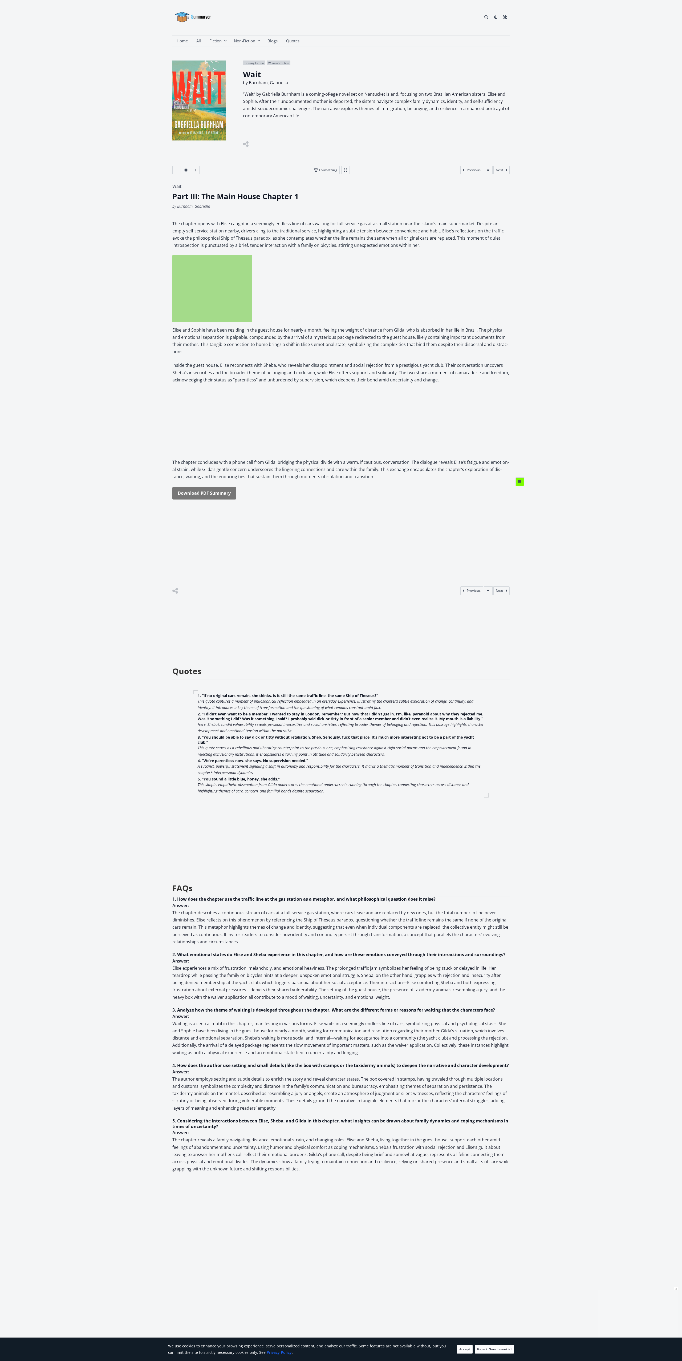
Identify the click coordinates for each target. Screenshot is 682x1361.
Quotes (292, 40)
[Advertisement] (212, 288)
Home (182, 40)
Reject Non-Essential (494, 1349)
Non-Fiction (244, 40)
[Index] (519, 481)
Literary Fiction (254, 63)
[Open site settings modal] (505, 17)
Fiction (215, 40)
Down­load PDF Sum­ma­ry (204, 493)
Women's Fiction (278, 63)
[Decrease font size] (176, 170)
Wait (176, 186)
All (198, 40)
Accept (464, 1349)
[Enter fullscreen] (345, 170)
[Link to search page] (486, 17)
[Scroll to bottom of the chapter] (488, 170)
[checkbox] (495, 17)
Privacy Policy (279, 1352)
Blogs (272, 40)
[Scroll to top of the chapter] (488, 590)
